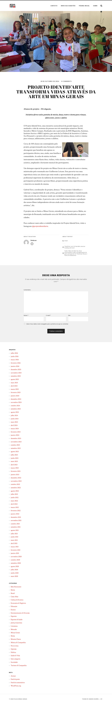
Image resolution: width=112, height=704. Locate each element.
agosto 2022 (15, 491)
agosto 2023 (15, 451)
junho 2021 (14, 537)
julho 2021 (14, 533)
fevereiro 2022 (15, 510)
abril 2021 (14, 543)
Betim (13, 590)
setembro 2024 (16, 409)
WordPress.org (16, 686)
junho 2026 (14, 356)
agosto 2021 (15, 530)
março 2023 (15, 468)
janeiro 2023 (15, 474)
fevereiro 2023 (15, 471)
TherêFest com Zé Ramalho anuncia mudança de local (74, 247)
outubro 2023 (15, 445)
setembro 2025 (16, 376)
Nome (26, 315)
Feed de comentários (18, 682)
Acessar (13, 676)
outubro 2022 (15, 484)
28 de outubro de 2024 (50, 81)
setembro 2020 (16, 563)
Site (69, 315)
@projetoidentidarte (40, 226)
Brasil (66, 241)
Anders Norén (93, 699)
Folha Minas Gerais (20, 699)
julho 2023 (14, 455)
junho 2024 (14, 419)
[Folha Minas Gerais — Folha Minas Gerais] (12, 5)
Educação (14, 606)
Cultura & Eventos (17, 600)
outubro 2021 (15, 524)
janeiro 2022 (15, 514)
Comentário (27, 289)
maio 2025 (14, 383)
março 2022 (15, 507)
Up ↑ (101, 699)
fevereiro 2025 (15, 392)
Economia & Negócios (18, 603)
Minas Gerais (15, 632)
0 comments (66, 81)
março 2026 (15, 359)
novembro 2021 (16, 520)
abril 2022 (14, 504)
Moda (13, 636)
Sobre (95, 6)
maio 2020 (14, 576)
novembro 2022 (16, 481)
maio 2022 (14, 501)
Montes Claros (16, 639)
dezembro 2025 (16, 369)
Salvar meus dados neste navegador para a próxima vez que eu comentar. (47, 324)
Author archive (32, 243)
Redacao (34, 240)
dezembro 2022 (16, 478)
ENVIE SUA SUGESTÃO (68, 6)
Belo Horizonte (16, 587)
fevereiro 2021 (15, 550)
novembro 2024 (16, 402)
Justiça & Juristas (16, 623)
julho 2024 (14, 415)
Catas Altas (14, 596)
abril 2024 (14, 425)
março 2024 (15, 428)
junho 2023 (14, 458)
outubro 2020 (15, 560)
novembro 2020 (16, 556)
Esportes (14, 616)
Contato (53, 6)
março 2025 (15, 389)
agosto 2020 (15, 566)
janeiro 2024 (15, 435)
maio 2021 (14, 540)
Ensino (13, 610)
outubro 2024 (15, 405)
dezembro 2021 (16, 517)
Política (13, 652)
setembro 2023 (16, 448)
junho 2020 (14, 573)
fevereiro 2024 (15, 432)
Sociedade (14, 662)
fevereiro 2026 (15, 363)
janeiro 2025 (15, 396)
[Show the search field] (101, 6)
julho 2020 (14, 570)
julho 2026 (14, 353)
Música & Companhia (18, 642)
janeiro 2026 (15, 366)
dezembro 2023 (16, 438)
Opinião (13, 649)
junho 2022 (14, 497)
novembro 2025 (16, 373)
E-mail (48, 315)
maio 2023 (14, 461)
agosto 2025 (15, 379)
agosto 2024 (15, 412)
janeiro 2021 (15, 553)
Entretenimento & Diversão (20, 613)
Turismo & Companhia (19, 665)
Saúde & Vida (15, 655)
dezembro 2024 (16, 399)
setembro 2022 (16, 487)
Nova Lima (14, 646)
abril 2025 (14, 386)
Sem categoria (15, 659)
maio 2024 (14, 422)
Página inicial (84, 6)
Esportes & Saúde (16, 619)
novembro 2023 (16, 442)
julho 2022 (14, 494)
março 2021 (14, 547)
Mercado (14, 629)
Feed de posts (15, 679)
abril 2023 (14, 465)
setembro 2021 (15, 527)
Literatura (14, 626)
